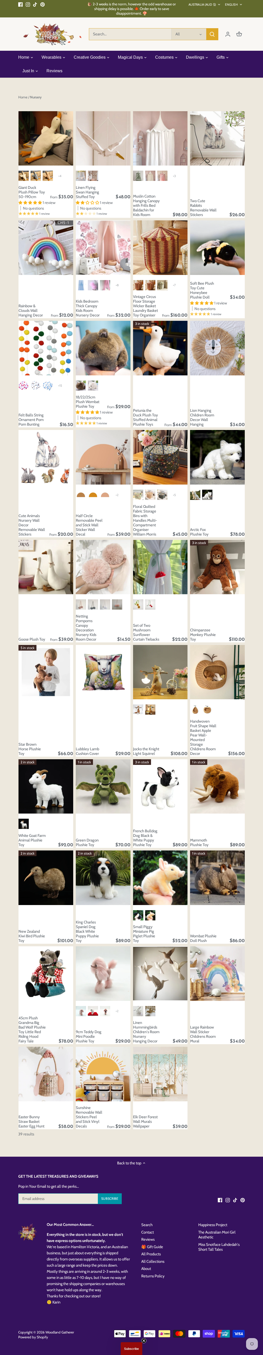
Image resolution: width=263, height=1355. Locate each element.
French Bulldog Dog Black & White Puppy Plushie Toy (145, 838)
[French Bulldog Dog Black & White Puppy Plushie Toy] (160, 786)
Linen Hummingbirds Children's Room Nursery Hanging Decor (146, 1031)
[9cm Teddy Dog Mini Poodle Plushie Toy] (103, 973)
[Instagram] (28, 4)
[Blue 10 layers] (81, 285)
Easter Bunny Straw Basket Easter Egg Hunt (31, 1121)
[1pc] (23, 824)
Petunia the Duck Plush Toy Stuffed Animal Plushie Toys (145, 417)
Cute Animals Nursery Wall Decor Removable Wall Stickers (31, 525)
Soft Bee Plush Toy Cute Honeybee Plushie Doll (202, 290)
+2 (117, 495)
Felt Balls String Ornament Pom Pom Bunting (31, 420)
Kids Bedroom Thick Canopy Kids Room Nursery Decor (88, 308)
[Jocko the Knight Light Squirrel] (160, 672)
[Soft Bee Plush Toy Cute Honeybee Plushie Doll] (217, 247)
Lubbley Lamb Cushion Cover (87, 751)
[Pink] (105, 495)
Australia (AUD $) (202, 4)
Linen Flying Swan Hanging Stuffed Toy (87, 192)
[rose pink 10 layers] (105, 285)
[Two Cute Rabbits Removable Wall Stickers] (217, 138)
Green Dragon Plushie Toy (87, 842)
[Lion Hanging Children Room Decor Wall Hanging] (217, 348)
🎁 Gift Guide (152, 1247)
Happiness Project (212, 1225)
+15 (60, 385)
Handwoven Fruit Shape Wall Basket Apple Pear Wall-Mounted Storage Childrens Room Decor (203, 737)
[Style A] (138, 495)
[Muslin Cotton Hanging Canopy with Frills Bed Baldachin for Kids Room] (160, 138)
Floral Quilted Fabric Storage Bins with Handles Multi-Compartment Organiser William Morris (145, 520)
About (146, 1268)
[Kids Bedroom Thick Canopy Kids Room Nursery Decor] (103, 247)
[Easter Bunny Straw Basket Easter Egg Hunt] (45, 1074)
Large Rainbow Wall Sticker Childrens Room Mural (203, 1034)
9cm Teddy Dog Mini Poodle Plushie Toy (88, 1036)
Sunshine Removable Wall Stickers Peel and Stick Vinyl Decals (89, 1116)
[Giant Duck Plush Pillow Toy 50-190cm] (45, 138)
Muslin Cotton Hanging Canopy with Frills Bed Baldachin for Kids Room (146, 205)
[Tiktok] (35, 4)
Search (147, 1225)
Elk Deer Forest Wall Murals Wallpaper (145, 1121)
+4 (59, 176)
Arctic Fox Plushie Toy (199, 532)
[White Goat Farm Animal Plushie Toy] (45, 786)
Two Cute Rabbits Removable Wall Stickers (203, 208)
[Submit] (212, 34)
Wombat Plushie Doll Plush (203, 938)
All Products (151, 1254)
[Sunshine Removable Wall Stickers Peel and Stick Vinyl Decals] (103, 1074)
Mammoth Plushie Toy (199, 842)
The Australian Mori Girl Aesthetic (217, 1235)
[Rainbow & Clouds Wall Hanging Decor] (45, 247)
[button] (131, 1348)
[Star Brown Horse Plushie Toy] (45, 672)
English (231, 4)
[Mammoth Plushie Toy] (217, 786)
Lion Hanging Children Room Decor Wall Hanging (202, 417)
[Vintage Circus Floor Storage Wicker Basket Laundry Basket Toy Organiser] (160, 247)
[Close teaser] (143, 1340)
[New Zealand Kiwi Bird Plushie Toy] (45, 877)
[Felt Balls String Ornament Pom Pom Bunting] (45, 348)
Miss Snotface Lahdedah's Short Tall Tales (219, 1247)
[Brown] (48, 176)
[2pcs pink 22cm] (93, 285)
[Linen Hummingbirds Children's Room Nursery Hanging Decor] (160, 973)
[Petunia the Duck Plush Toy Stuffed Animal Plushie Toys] (160, 348)
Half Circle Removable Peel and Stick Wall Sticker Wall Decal (89, 525)
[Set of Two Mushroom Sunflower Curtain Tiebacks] (160, 567)
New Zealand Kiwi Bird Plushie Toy (31, 936)
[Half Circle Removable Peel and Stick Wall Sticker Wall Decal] (103, 457)
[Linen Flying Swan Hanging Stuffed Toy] (103, 138)
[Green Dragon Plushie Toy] (103, 786)
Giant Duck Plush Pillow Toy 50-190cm (31, 192)
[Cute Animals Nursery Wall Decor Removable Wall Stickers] (45, 457)
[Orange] (93, 495)
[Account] (227, 34)
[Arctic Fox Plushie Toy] (217, 457)
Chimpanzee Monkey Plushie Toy (203, 635)
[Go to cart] (239, 34)
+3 (174, 176)
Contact (147, 1232)
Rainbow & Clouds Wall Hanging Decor (30, 310)
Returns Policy (153, 1276)
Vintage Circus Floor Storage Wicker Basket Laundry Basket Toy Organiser (145, 305)
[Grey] (36, 176)
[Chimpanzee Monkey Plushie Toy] (217, 567)
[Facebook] (20, 4)
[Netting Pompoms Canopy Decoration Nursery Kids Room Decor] (103, 567)
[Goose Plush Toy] (45, 567)
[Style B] (150, 495)
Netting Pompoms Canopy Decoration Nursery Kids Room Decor (86, 628)
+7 (174, 285)
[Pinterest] (42, 4)
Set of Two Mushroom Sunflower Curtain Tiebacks (146, 632)
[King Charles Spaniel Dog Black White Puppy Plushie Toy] (103, 877)
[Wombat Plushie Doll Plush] (217, 877)
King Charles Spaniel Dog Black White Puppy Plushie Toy (87, 931)
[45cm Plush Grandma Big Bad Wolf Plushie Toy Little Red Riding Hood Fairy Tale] (45, 973)
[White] (23, 176)
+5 (174, 495)
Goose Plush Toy (31, 639)
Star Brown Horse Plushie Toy (29, 749)
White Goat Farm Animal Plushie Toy (32, 840)
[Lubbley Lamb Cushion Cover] (103, 672)
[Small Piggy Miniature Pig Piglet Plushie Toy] (160, 877)
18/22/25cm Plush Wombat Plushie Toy (87, 402)
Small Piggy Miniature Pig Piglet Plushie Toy (144, 934)
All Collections (152, 1261)
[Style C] (162, 495)
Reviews (148, 1239)
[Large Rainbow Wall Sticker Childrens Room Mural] (217, 973)
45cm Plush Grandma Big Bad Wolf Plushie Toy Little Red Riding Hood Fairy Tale (32, 1029)
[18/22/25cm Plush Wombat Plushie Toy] (103, 348)
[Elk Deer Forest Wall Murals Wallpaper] (160, 1074)
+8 (117, 285)
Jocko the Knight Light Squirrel (146, 751)
